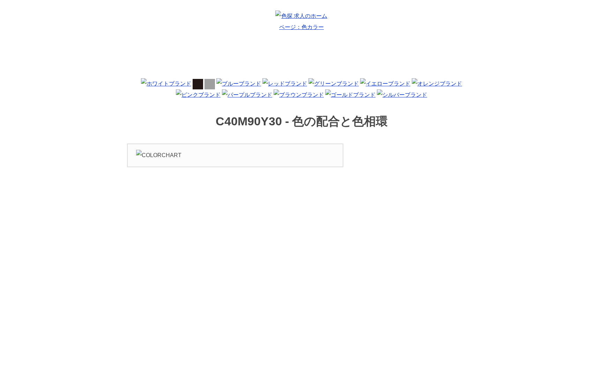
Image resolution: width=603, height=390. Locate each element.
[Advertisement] (301, 57)
